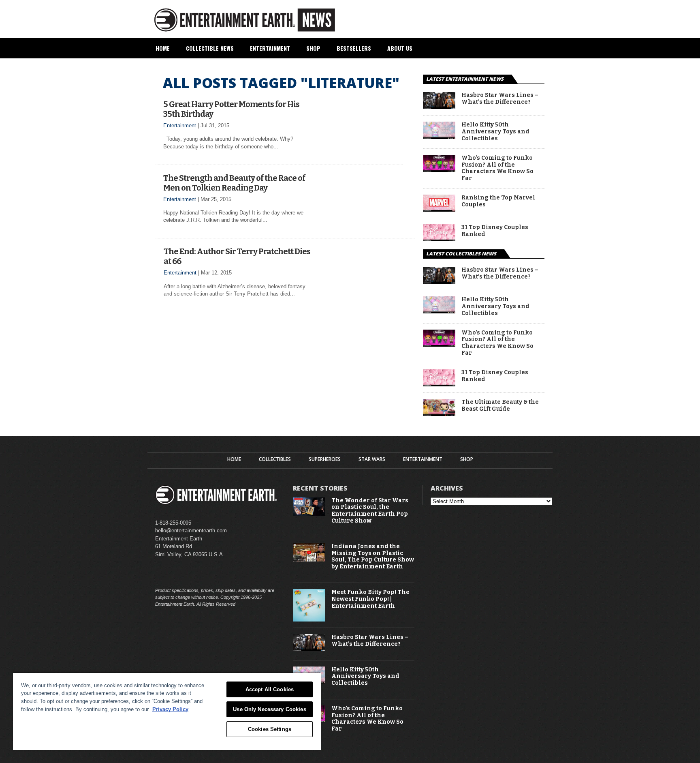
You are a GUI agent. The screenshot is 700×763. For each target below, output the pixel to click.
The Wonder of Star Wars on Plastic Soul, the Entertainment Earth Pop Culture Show (369, 510)
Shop (313, 48)
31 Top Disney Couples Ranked (494, 231)
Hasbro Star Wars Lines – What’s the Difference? (499, 98)
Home (163, 48)
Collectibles (275, 459)
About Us (399, 48)
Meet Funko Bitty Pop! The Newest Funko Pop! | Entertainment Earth (370, 599)
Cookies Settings (269, 729)
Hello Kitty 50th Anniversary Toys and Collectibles (495, 132)
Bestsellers (354, 48)
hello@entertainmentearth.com (191, 530)
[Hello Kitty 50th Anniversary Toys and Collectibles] (439, 136)
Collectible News (210, 48)
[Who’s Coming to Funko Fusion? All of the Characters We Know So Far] (439, 169)
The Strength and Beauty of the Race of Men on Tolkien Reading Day (234, 183)
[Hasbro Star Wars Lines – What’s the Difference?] (439, 106)
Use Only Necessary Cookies (269, 709)
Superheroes (325, 459)
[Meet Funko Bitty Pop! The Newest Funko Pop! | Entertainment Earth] (309, 620)
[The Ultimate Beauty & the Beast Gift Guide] (439, 413)
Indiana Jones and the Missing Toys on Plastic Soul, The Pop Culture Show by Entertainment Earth (372, 556)
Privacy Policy (170, 709)
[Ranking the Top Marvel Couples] (439, 209)
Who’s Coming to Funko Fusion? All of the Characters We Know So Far (497, 168)
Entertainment (270, 48)
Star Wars (372, 459)
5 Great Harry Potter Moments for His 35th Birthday (231, 109)
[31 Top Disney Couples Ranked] (439, 239)
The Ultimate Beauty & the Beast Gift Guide (500, 405)
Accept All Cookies (269, 689)
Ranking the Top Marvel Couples (498, 201)
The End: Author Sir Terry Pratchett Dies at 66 (237, 256)
